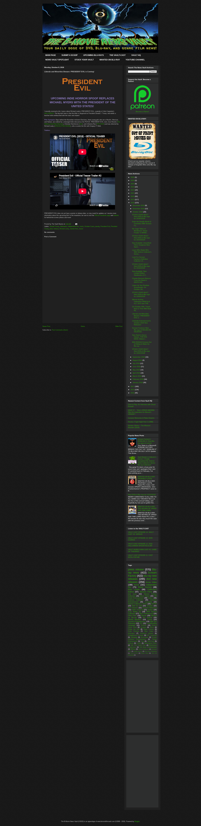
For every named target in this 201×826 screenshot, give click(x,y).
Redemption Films (150, 643)
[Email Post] (75, 224)
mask (82, 226)
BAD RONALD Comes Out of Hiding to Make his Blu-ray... (141, 344)
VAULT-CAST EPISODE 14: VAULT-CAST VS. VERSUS (141, 533)
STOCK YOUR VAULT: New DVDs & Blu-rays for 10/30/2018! (141, 216)
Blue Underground (146, 613)
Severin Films (146, 592)
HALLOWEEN (49, 113)
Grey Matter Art (134, 612)
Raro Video (148, 631)
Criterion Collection (135, 600)
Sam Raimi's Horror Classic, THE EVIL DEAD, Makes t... (139, 337)
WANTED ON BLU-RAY (109, 60)
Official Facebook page (102, 215)
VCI (141, 623)
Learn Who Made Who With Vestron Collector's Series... (141, 252)
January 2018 (138, 382)
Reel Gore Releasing (151, 651)
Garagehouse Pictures (135, 635)
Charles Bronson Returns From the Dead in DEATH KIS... (141, 280)
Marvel (143, 615)
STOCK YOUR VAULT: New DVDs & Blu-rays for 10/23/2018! (141, 238)
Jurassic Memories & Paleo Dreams (141, 418)
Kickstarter (144, 637)
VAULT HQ (136, 55)
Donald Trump (54, 226)
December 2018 (139, 205)
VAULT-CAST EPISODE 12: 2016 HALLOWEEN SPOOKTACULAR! (140, 545)
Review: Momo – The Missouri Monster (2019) (139, 426)
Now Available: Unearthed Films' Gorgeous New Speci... (141, 245)
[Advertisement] (82, 306)
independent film (73, 226)
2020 (133, 196)
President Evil (105, 226)
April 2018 (137, 373)
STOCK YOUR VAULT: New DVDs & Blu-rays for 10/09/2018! (141, 294)
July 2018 (136, 363)
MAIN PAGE (50, 55)
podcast (130, 643)
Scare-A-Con (134, 653)
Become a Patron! (142, 111)
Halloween (63, 226)
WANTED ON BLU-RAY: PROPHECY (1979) (146, 478)
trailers (150, 598)
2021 (133, 193)
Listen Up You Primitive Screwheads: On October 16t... (140, 287)
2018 (133, 203)
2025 (133, 180)
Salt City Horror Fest (138, 645)
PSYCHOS (100, 124)
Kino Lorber (134, 589)
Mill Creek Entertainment (142, 597)
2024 (133, 184)
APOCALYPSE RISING (63, 126)
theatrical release (146, 633)
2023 (133, 187)
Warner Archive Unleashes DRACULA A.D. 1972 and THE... (141, 301)
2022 (133, 190)
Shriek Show (144, 653)
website (116, 215)
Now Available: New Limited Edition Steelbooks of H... (139, 273)
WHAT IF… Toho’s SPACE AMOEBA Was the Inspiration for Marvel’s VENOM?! (141, 412)
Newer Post (46, 326)
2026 (133, 177)
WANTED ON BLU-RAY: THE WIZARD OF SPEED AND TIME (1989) (147, 508)
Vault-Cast (150, 641)
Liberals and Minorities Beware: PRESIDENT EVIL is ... (141, 316)
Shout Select (145, 596)
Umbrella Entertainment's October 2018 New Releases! (141, 323)
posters (150, 610)
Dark (81, 124)
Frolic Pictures (133, 631)
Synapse (143, 627)
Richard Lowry (64, 229)
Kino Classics (133, 608)
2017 (133, 386)
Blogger (136, 821)
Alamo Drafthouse (143, 649)
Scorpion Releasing (149, 608)
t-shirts (139, 643)
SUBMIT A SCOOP (70, 55)
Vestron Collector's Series (137, 604)
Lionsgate (148, 602)
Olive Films (132, 615)
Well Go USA (137, 606)
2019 (133, 199)
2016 (133, 389)
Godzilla (143, 625)
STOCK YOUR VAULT (84, 60)
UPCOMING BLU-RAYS (93, 55)
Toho (142, 641)
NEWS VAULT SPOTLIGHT (57, 60)
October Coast (89, 226)
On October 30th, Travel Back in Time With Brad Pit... (141, 309)
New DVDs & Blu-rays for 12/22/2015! (142, 495)
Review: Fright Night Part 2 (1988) (140, 422)
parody (97, 226)
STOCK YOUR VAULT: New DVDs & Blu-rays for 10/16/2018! (141, 266)
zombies (150, 606)
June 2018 (137, 366)
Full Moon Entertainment (148, 647)
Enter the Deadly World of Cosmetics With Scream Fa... (141, 223)
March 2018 (137, 376)
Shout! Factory (145, 587)
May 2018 (136, 370)
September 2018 (139, 357)
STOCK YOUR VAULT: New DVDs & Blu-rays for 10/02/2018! (141, 351)
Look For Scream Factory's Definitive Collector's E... (140, 259)
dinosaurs (131, 633)
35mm (152, 627)
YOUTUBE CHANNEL (135, 60)
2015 (133, 393)
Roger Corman (149, 629)
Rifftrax (133, 649)
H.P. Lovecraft (152, 635)
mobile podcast (138, 651)
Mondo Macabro (134, 619)
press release (54, 229)
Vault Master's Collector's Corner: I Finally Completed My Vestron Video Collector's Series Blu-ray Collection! (147, 461)
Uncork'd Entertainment (137, 621)
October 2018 (138, 212)
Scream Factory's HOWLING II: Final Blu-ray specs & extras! (146, 441)
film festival (147, 617)
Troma (149, 619)
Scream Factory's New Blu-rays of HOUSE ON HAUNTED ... (141, 330)
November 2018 (139, 208)
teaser (81, 229)
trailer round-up (137, 610)
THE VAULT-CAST (117, 55)
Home (83, 326)
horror (136, 585)
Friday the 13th (133, 629)
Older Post (118, 326)
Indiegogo (134, 637)
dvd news (132, 594)
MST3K (154, 604)
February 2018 (138, 379)
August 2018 (137, 360)
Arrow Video (151, 582)
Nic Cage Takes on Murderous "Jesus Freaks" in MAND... (140, 231)
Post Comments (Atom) (60, 330)
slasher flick (74, 229)
